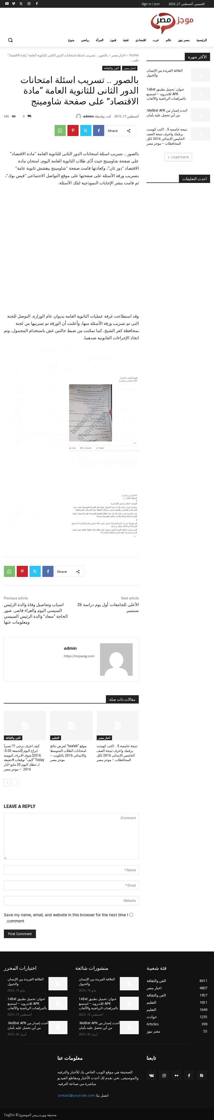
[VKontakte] (151, 1075)
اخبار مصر (118, 55)
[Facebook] (36, 4)
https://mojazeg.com (79, 656)
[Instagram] (29, 4)
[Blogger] (201, 1075)
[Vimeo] (13, 4)
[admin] (79, 116)
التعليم (55, 738)
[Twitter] (21, 4)
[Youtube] (7, 4)
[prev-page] (16, 782)
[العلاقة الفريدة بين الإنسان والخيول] (200, 75)
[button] (10, 40)
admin (88, 116)
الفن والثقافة (111, 68)
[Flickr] (176, 1075)
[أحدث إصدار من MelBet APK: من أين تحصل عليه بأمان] (200, 115)
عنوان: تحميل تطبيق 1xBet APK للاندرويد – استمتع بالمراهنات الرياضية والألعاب (166, 94)
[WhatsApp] (60, 130)
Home (134, 55)
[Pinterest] (73, 130)
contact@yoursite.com (76, 1095)
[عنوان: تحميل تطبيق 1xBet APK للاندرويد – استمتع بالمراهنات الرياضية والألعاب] (200, 94)
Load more (180, 157)
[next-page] (7, 782)
